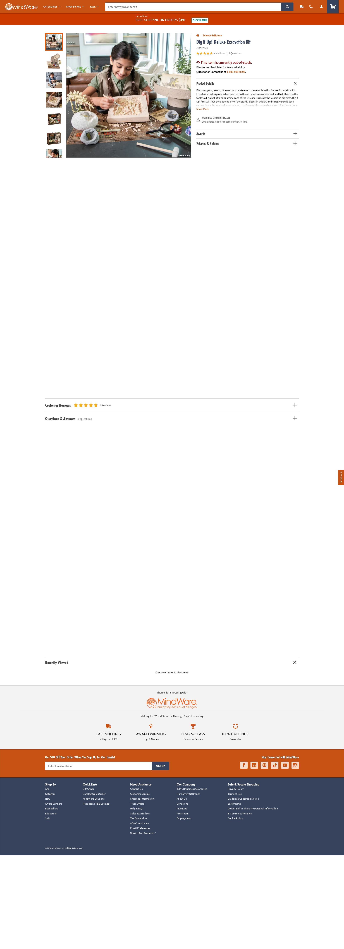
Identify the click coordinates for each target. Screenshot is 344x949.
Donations (182, 803)
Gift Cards (88, 788)
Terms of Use (235, 793)
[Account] (321, 6)
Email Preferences (140, 828)
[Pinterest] (264, 765)
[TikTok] (274, 765)
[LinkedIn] (254, 765)
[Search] (287, 7)
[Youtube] (285, 765)
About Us (182, 798)
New (47, 798)
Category (50, 793)
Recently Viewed (56, 662)
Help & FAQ (136, 808)
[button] (128, 95)
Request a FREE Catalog (96, 803)
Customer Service (140, 793)
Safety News (234, 803)
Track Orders (137, 803)
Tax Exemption (138, 818)
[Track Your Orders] (301, 6)
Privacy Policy (236, 788)
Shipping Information (142, 798)
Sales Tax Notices (140, 813)
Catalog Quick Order (94, 793)
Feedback (341, 477)
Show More (202, 109)
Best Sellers (51, 808)
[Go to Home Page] (197, 35)
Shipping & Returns (207, 143)
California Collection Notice (243, 798)
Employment (184, 818)
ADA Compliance (139, 823)
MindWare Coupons (93, 798)
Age (47, 788)
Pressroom (182, 813)
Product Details (205, 83)
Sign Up (160, 766)
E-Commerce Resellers (240, 813)
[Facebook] (244, 765)
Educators (50, 813)
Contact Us (136, 788)
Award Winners (53, 803)
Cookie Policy (235, 818)
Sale (47, 818)
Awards (200, 133)
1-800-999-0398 (236, 72)
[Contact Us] (311, 6)
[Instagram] (295, 765)
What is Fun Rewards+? (143, 833)
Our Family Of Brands (188, 793)
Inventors (182, 808)
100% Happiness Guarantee (192, 788)
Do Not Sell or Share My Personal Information (253, 808)
